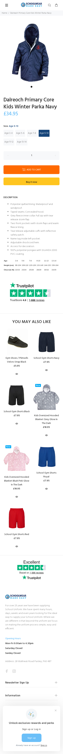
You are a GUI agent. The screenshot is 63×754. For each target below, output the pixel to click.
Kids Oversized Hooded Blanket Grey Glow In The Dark (46, 419)
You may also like (31, 322)
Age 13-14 (22, 142)
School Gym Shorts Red (16, 534)
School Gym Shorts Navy (46, 358)
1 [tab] (31, 87)
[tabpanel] (31, 52)
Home (4, 13)
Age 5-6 (20, 133)
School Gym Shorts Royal (46, 475)
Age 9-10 (44, 133)
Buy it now (31, 182)
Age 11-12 (8, 142)
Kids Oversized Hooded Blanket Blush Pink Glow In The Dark (16, 481)
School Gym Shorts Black (17, 412)
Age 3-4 (8, 133)
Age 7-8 (32, 133)
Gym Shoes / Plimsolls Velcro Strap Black (16, 360)
